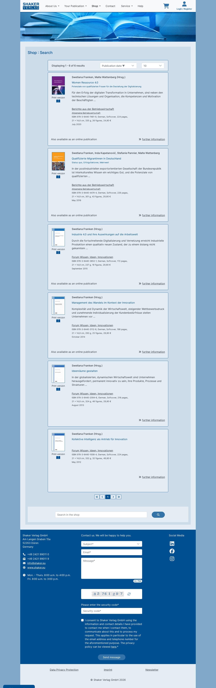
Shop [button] (97, 6)
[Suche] (158, 515)
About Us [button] (51, 6)
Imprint (108, 669)
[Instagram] (172, 558)
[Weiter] (113, 497)
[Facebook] (172, 551)
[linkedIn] (172, 543)
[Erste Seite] (96, 497)
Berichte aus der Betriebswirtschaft (93, 109)
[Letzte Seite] (118, 497)
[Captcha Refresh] (129, 594)
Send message (111, 657)
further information (153, 139)
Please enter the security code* (100, 604)
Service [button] (126, 6)
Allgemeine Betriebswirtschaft (86, 113)
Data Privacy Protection (64, 669)
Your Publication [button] (74, 6)
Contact (111, 6)
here (113, 646)
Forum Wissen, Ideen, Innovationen (92, 257)
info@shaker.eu (36, 563)
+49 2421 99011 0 (38, 554)
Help (141, 6)
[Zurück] (102, 497)
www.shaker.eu (36, 567)
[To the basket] (166, 6)
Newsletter (151, 669)
